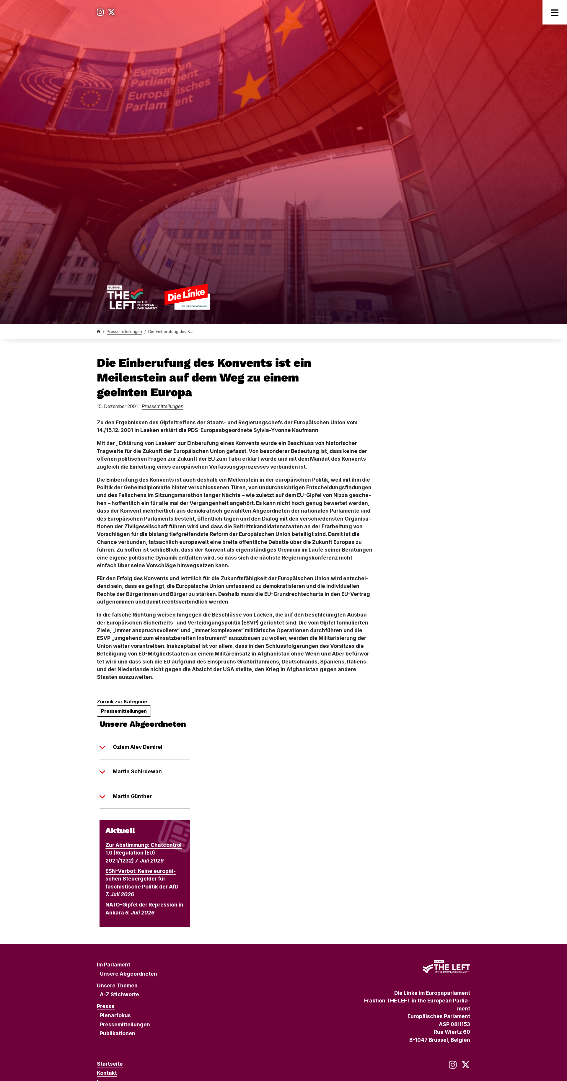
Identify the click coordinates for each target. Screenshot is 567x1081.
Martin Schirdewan (137, 771)
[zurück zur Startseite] (158, 296)
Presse (106, 1006)
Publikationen (117, 1033)
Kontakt (107, 1073)
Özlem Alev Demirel (137, 747)
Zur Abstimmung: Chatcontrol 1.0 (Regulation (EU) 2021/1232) (143, 853)
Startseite (110, 1064)
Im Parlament (113, 964)
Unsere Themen (117, 985)
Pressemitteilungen (124, 331)
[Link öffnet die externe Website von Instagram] (100, 12)
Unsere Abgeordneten (128, 974)
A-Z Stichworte (119, 994)
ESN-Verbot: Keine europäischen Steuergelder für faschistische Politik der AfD (141, 879)
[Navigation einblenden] (555, 12)
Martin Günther (132, 796)
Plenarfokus (115, 1015)
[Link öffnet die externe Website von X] (111, 12)
